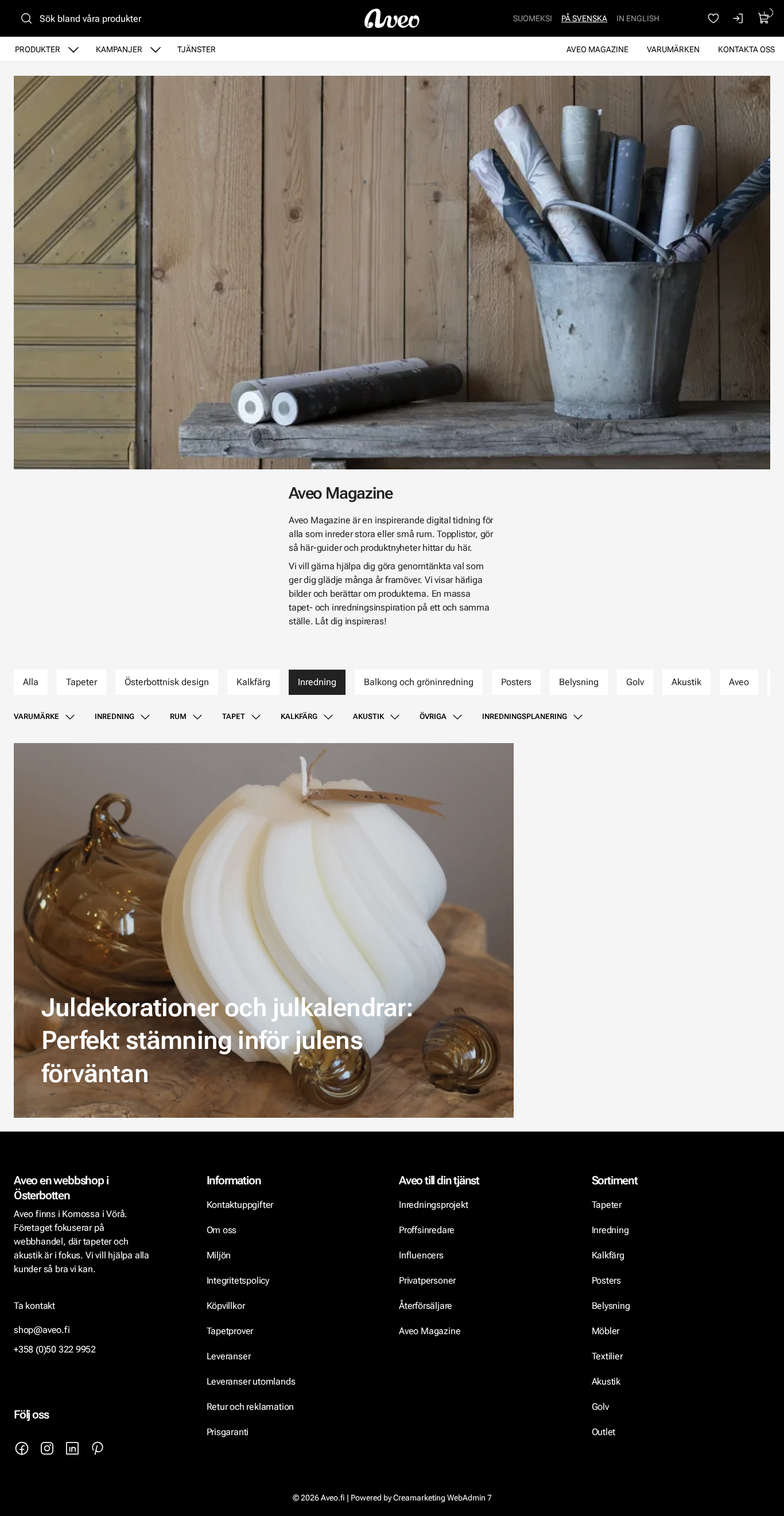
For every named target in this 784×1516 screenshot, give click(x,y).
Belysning (579, 682)
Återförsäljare (425, 1305)
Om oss (222, 1230)
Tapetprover (230, 1330)
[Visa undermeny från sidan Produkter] (73, 49)
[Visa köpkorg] (764, 18)
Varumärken (673, 49)
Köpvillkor (227, 1305)
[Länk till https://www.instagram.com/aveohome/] (47, 1448)
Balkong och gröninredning (418, 682)
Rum (178, 716)
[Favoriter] (713, 18)
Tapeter (81, 682)
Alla (30, 682)
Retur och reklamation (250, 1406)
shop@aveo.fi (42, 1329)
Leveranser (229, 1356)
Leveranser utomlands (251, 1381)
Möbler (606, 1330)
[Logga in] (738, 18)
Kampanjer (119, 49)
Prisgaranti (228, 1431)
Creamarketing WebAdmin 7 (442, 1497)
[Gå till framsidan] (392, 18)
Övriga (433, 716)
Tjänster (196, 49)
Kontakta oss (746, 49)
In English (637, 18)
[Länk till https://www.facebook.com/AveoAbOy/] (21, 1448)
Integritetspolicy (238, 1280)
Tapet (233, 716)
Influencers (421, 1255)
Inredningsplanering (524, 716)
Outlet (604, 1431)
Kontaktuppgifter (240, 1204)
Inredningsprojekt (433, 1204)
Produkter (37, 49)
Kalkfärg (253, 682)
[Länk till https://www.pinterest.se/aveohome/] (97, 1448)
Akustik (686, 682)
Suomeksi (532, 18)
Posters (516, 682)
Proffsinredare (427, 1230)
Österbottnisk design (167, 682)
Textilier (607, 1356)
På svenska (584, 18)
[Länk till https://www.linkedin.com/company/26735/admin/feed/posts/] (72, 1448)
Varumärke (36, 716)
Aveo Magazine (597, 49)
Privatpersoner (427, 1280)
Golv (635, 682)
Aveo (739, 682)
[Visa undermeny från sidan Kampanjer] (155, 49)
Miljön (219, 1255)
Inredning (317, 682)
